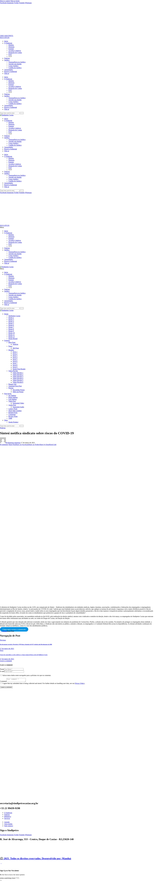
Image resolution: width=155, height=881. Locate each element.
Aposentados (8, 70)
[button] (77, 227)
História (11, 45)
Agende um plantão (15, 64)
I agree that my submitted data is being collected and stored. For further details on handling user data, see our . (44, 683)
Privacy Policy (80, 683)
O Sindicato (8, 43)
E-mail (2, 671)
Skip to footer (15, 1)
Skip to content (5, 1)
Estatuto (11, 49)
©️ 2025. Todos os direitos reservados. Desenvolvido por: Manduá (35, 858)
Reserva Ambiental (10, 71)
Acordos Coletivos (14, 51)
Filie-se (6, 73)
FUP (10, 54)
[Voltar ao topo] (1, 863)
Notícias (7, 58)
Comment (3, 681)
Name (2, 669)
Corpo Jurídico (13, 66)
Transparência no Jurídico (17, 62)
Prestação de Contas (15, 52)
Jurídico (6, 60)
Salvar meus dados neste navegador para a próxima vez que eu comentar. (27, 675)
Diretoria (11, 47)
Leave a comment (6, 661)
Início (6, 41)
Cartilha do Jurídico (15, 68)
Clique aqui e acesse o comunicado (14, 629)
